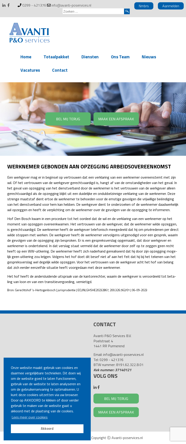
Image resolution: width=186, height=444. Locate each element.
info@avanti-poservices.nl (71, 5)
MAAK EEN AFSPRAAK (116, 119)
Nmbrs (144, 6)
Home (25, 56)
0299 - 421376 (34, 5)
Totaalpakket (56, 56)
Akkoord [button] (47, 428)
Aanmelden (170, 6)
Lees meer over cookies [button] (30, 417)
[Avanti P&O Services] (29, 33)
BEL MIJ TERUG (68, 119)
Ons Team (120, 56)
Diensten (90, 56)
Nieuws (149, 56)
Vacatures (30, 70)
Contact (60, 70)
